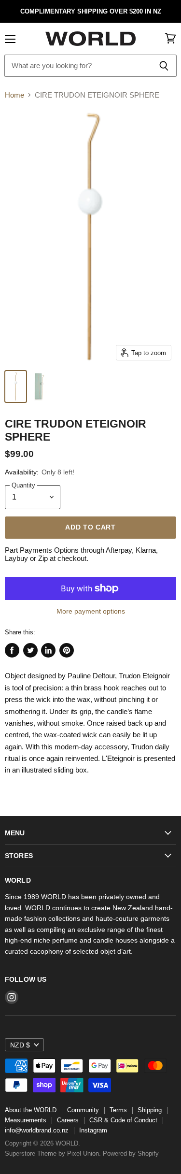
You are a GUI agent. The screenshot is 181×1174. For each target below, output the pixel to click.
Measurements (25, 1120)
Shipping (150, 1110)
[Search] (164, 66)
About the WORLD (30, 1110)
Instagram (93, 1130)
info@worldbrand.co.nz (37, 1130)
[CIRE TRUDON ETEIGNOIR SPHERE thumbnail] (15, 386)
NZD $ (20, 1045)
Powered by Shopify (131, 1153)
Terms (118, 1110)
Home (14, 95)
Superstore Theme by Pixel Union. (53, 1153)
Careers (68, 1120)
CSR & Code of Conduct (123, 1120)
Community (83, 1110)
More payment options (90, 611)
